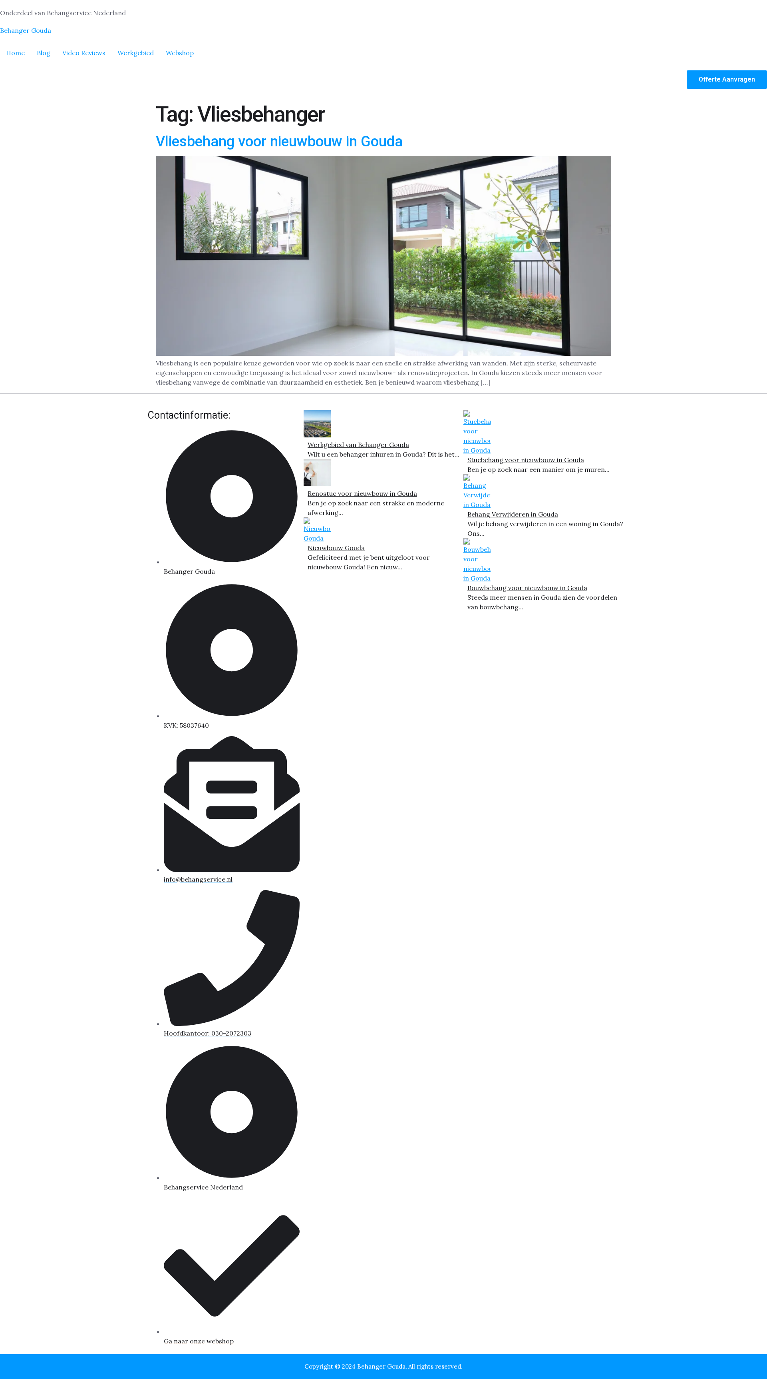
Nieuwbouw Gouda (336, 548)
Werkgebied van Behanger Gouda (358, 445)
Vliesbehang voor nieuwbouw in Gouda (279, 141)
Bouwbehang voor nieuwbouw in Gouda (527, 588)
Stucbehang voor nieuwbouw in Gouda (525, 460)
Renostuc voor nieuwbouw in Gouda (362, 493)
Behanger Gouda (25, 30)
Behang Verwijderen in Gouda (512, 514)
